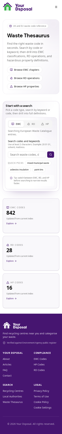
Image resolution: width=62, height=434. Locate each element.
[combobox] (27, 154)
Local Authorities (12, 396)
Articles (7, 364)
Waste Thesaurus (13, 402)
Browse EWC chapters (26, 69)
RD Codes (39, 370)
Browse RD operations (27, 78)
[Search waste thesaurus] (50, 154)
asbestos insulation (19, 169)
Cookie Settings (42, 407)
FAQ (5, 370)
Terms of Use (41, 396)
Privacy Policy (41, 390)
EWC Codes (40, 359)
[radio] (16, 124)
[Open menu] (56, 7)
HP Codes (39, 364)
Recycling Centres (13, 390)
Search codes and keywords (24, 141)
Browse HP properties (26, 86)
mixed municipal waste (38, 163)
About (6, 359)
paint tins (38, 169)
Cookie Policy (41, 402)
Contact (7, 375)
